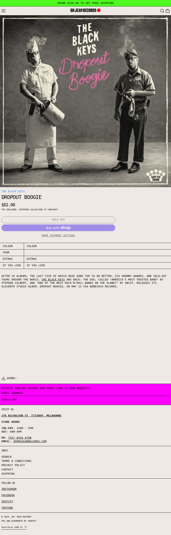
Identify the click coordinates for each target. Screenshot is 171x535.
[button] (162, 11)
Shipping (24, 209)
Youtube (7, 507)
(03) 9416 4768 (19, 437)
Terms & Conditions (16, 460)
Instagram (8, 488)
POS (3, 521)
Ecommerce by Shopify (23, 521)
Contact (7, 469)
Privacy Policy (13, 465)
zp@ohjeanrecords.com (30, 441)
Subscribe (8, 399)
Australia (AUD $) (12, 527)
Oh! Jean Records (21, 516)
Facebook (8, 495)
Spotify (7, 501)
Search (6, 456)
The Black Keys (13, 191)
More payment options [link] (58, 235)
